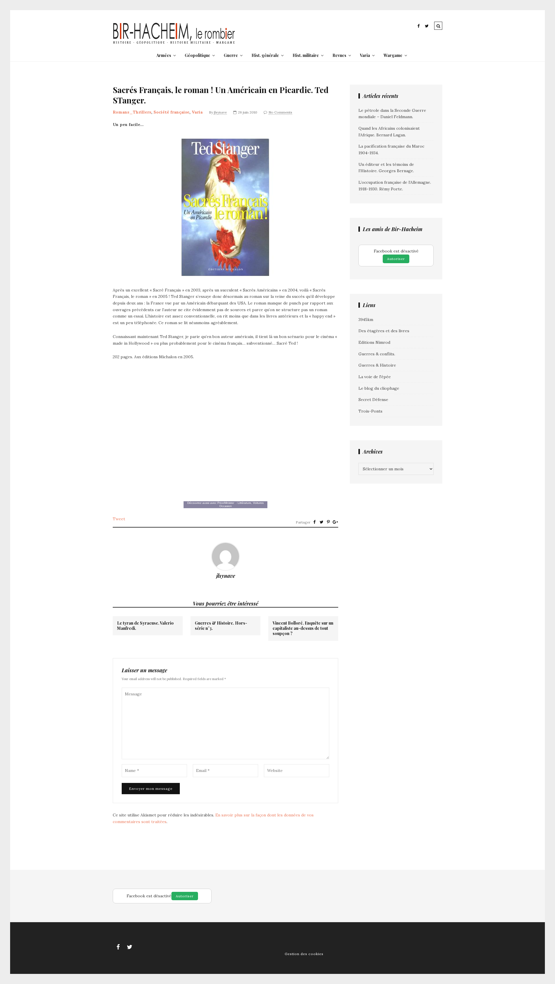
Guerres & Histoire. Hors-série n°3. (221, 626)
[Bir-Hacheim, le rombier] (174, 43)
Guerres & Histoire (377, 365)
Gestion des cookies (304, 954)
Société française (171, 112)
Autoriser (396, 259)
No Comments (280, 112)
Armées (163, 55)
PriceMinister (225, 502)
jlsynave (220, 112)
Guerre (231, 55)
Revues (339, 55)
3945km (365, 319)
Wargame (393, 55)
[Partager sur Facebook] (314, 522)
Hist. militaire (306, 55)
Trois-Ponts (370, 411)
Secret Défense (373, 399)
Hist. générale (265, 55)
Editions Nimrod (374, 342)
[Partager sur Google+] (335, 522)
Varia (365, 55)
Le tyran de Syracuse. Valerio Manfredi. (145, 626)
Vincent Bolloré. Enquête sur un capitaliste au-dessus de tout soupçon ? (303, 628)
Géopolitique (197, 55)
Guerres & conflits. (376, 354)
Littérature (244, 502)
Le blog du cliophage (378, 388)
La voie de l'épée (374, 376)
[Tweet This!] (321, 522)
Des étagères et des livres (383, 330)
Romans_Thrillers (132, 112)
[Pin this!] (328, 522)
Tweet (119, 518)
